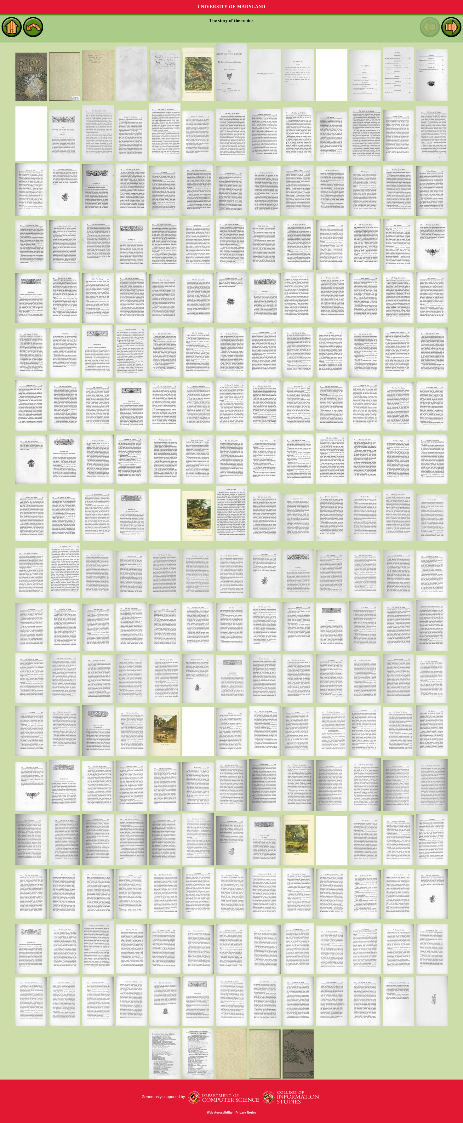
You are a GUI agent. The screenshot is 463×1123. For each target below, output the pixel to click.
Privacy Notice (246, 1112)
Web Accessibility (219, 1112)
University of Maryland (231, 6)
